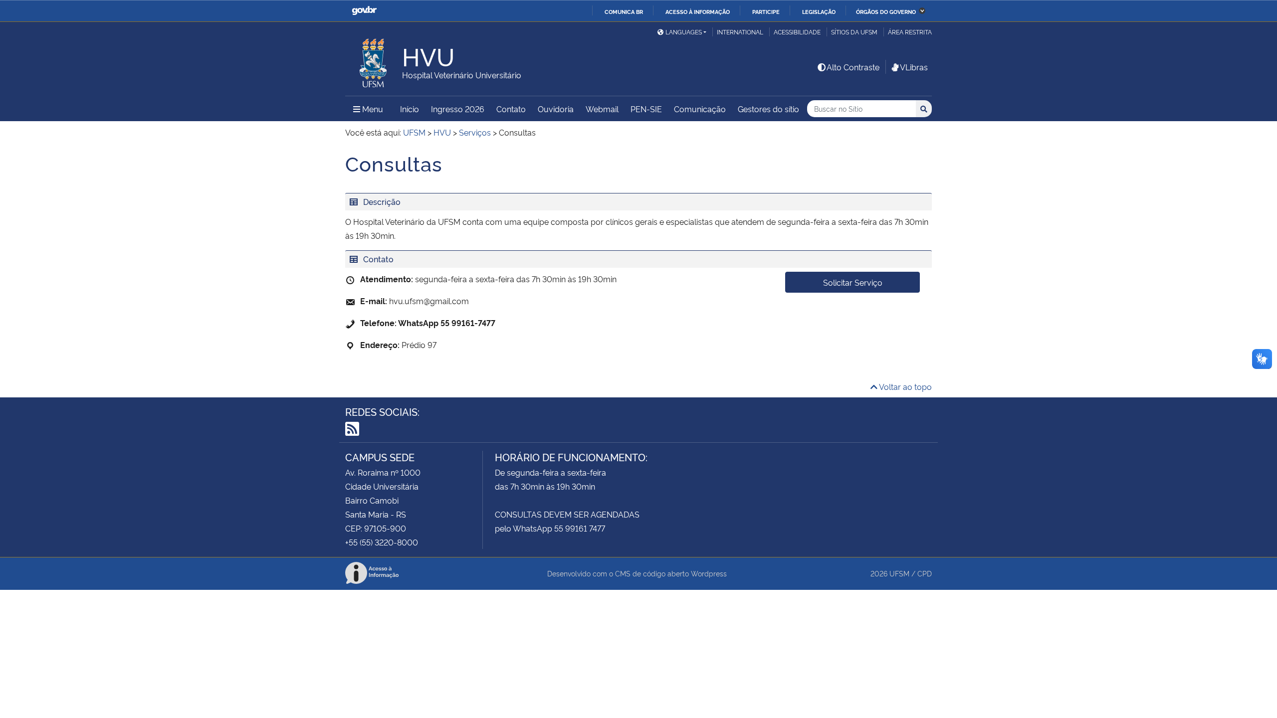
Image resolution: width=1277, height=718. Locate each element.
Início (409, 108)
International (740, 31)
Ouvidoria (556, 108)
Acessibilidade (797, 31)
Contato (511, 108)
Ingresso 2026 (457, 108)
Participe (766, 11)
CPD (924, 573)
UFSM (899, 573)
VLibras (914, 66)
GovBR (364, 10)
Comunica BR (624, 11)
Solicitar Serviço (852, 282)
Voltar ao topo (904, 386)
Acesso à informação (697, 11)
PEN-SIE (646, 108)
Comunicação (700, 108)
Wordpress (709, 573)
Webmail (602, 108)
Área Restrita (910, 31)
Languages (683, 31)
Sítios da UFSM (854, 31)
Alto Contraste (853, 66)
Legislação (819, 11)
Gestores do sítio (768, 108)
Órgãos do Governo (886, 11)
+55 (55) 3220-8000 (381, 542)
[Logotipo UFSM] (373, 60)
